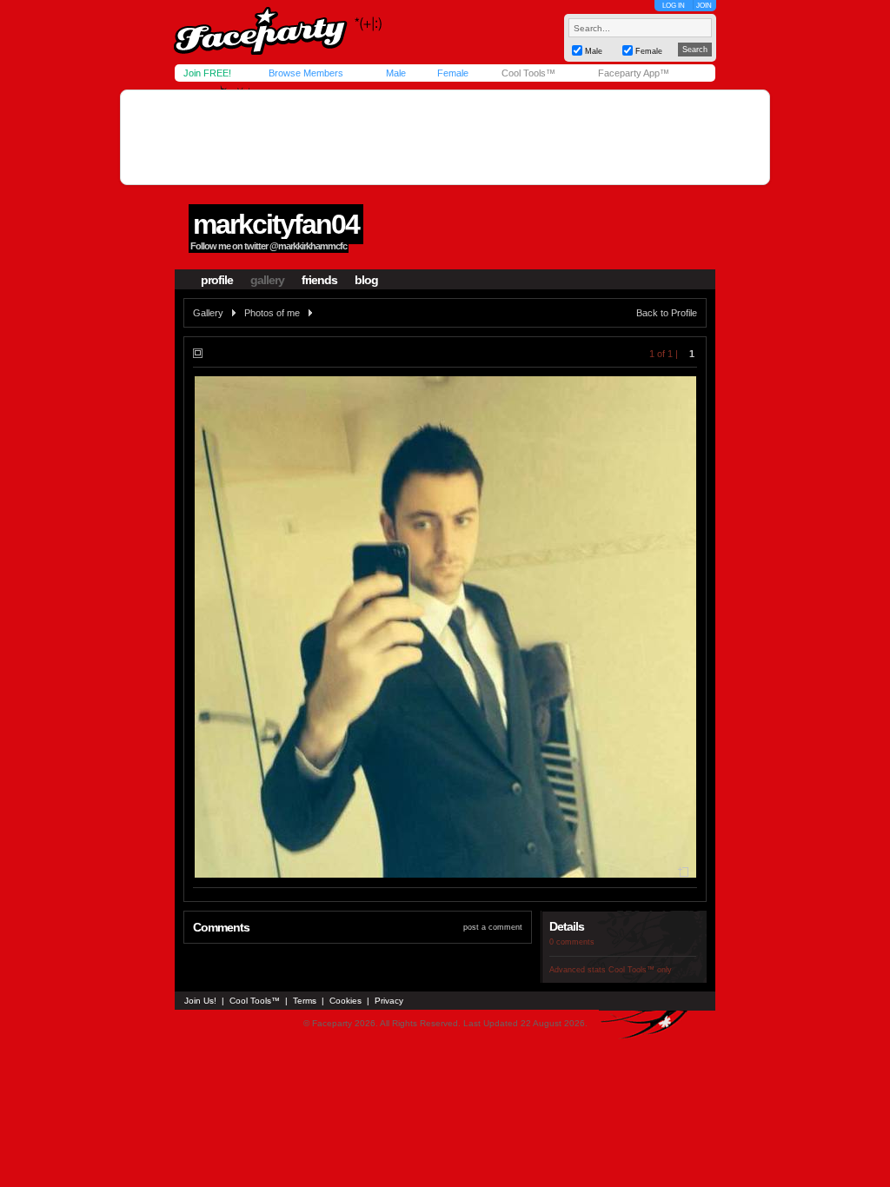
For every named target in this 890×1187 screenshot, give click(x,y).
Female (452, 73)
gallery (267, 280)
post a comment (492, 927)
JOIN (704, 6)
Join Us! (200, 1000)
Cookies (345, 1000)
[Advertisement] (445, 137)
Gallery (208, 313)
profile (217, 280)
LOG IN (673, 6)
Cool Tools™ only (640, 969)
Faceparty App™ (633, 73)
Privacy (389, 1000)
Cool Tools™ (528, 73)
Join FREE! (207, 73)
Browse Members (306, 73)
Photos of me (272, 313)
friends (319, 280)
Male (396, 73)
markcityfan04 (276, 224)
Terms (304, 1000)
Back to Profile (666, 313)
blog (366, 280)
